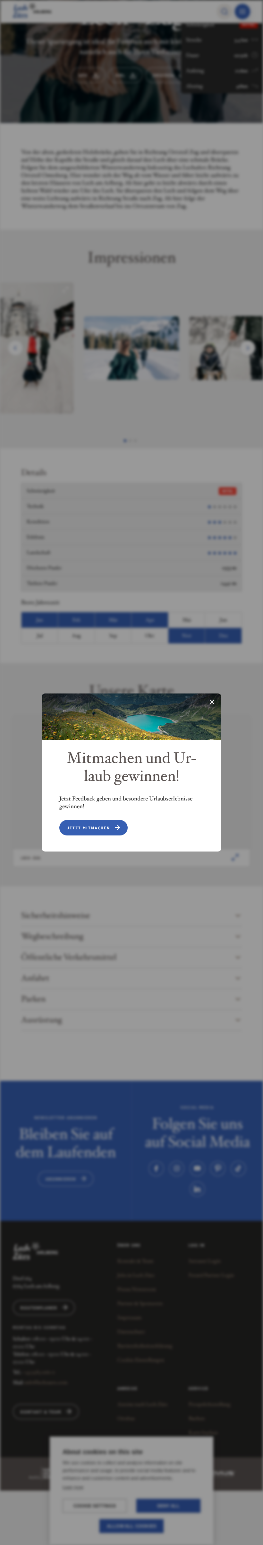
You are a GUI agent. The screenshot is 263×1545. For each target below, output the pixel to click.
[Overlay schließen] (212, 702)
